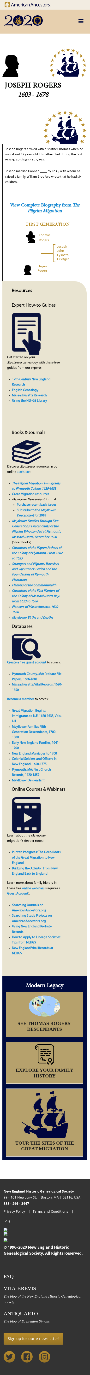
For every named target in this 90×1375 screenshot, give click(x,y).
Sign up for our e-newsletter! (33, 1338)
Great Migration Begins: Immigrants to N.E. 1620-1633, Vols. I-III (36, 716)
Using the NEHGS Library (29, 401)
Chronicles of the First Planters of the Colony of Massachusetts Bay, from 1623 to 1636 (36, 596)
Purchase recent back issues (36, 505)
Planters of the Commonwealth (34, 585)
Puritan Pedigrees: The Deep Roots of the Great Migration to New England (36, 857)
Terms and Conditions (51, 1211)
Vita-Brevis (20, 1288)
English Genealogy (25, 390)
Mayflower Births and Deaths (32, 618)
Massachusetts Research (29, 395)
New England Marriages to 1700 (34, 753)
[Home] (34, 21)
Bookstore (23, 472)
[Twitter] (9, 1357)
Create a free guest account (26, 662)
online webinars (33, 888)
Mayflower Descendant (28, 780)
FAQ (7, 1220)
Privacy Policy (15, 1211)
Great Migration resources (30, 494)
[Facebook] (27, 1357)
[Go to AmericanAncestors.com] (31, 3)
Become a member (20, 699)
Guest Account (17, 893)
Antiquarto (21, 1313)
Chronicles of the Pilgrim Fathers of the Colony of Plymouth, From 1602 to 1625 (37, 553)
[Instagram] (44, 1357)
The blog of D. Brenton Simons (27, 1321)
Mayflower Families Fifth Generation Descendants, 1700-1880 (34, 732)
